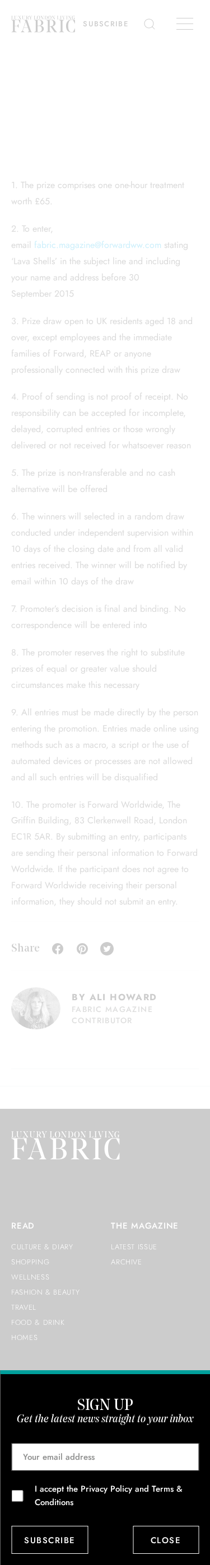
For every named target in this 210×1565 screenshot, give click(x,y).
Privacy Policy (106, 1489)
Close (166, 1540)
